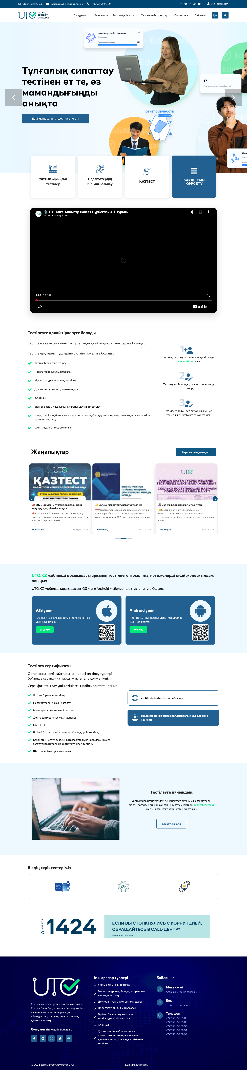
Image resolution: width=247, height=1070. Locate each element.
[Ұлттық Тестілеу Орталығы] (33, 15)
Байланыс (201, 15)
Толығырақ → (39, 529)
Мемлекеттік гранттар (154, 15)
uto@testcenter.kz (32, 3)
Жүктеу (45, 629)
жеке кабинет (186, 361)
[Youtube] (199, 4)
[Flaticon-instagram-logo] (51, 1038)
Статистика (181, 15)
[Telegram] (43, 1038)
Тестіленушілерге (123, 15)
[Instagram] (181, 4)
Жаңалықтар (101, 15)
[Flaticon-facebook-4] (34, 1038)
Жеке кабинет (220, 3)
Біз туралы (80, 15)
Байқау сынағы (171, 823)
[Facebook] (190, 4)
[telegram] (185, 4)
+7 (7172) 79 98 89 (101, 3)
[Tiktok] (194, 4)
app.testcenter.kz (204, 804)
